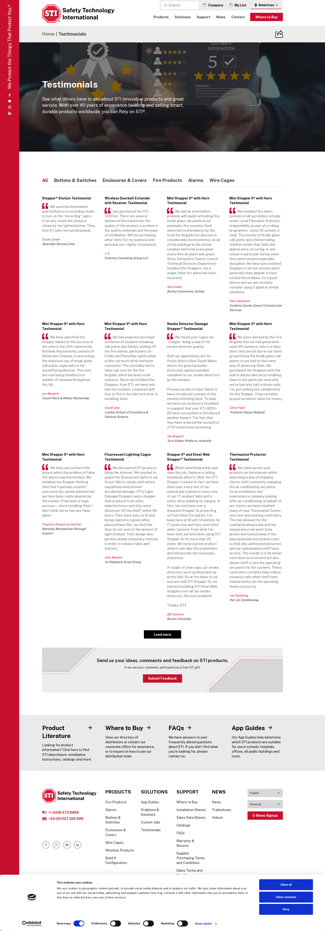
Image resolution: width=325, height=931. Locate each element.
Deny (286, 909)
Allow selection (286, 897)
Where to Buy (266, 17)
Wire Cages (114, 843)
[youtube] (9, 101)
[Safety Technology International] (78, 14)
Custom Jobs (150, 822)
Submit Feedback (162, 678)
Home (48, 34)
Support (203, 17)
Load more (162, 634)
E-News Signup (265, 815)
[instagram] (9, 107)
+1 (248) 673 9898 (63, 812)
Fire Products (116, 802)
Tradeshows (221, 810)
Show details (203, 923)
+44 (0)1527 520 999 (65, 819)
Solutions (183, 17)
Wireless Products (119, 850)
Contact (238, 17)
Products (161, 17)
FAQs (180, 833)
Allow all (286, 884)
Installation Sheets (191, 810)
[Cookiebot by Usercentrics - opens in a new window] (31, 923)
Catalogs (183, 825)
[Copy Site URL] (279, 34)
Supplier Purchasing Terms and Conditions (190, 858)
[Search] (165, 5)
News (220, 17)
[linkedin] (9, 113)
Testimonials (151, 830)
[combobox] (266, 5)
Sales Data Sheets (191, 818)
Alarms (110, 810)
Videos (217, 818)
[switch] (115, 923)
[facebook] (9, 95)
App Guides (150, 802)
